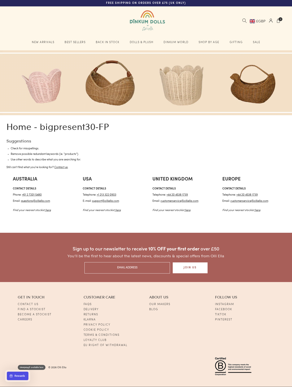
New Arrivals (43, 42)
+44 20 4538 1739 (177, 195)
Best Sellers (75, 42)
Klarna (90, 319)
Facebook (223, 309)
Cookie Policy (96, 330)
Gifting (236, 42)
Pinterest (224, 319)
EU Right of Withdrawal (106, 345)
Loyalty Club (95, 340)
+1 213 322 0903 (106, 195)
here (48, 210)
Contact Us (28, 304)
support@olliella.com (105, 201)
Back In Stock (107, 42)
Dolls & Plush (141, 42)
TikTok (221, 314)
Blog (153, 309)
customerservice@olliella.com (179, 201)
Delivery (91, 309)
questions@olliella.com (35, 201)
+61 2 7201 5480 (32, 195)
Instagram (224, 304)
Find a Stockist (32, 309)
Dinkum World (176, 42)
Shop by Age (209, 42)
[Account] (270, 21)
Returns (91, 314)
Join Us (190, 267)
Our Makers (159, 304)
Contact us (61, 167)
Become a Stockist (35, 314)
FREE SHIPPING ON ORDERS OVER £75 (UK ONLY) (146, 3)
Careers (25, 319)
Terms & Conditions (101, 335)
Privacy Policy (97, 324)
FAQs (88, 304)
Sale (256, 42)
